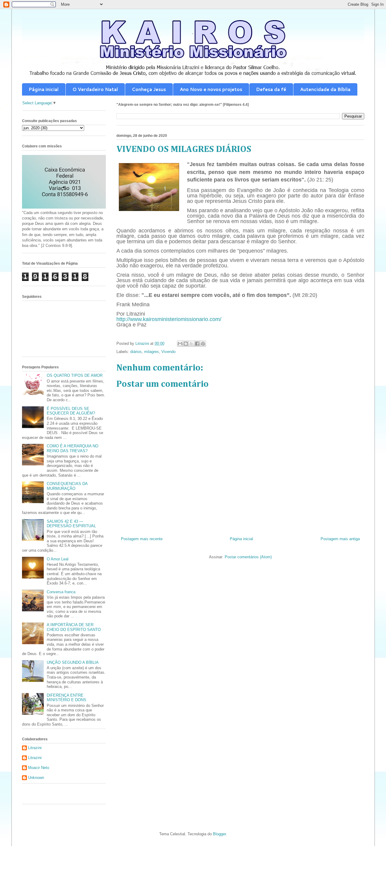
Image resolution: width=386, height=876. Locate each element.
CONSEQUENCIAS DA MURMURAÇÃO (67, 486)
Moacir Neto (38, 767)
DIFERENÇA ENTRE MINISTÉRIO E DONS (66, 697)
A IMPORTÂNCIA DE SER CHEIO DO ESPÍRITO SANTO (74, 627)
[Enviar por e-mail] (180, 344)
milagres (151, 351)
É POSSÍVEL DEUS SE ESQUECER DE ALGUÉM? (71, 411)
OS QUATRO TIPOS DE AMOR (75, 375)
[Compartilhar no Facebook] (197, 344)
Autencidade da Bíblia (325, 89)
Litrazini (35, 747)
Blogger (219, 834)
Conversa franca (61, 592)
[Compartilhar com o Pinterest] (203, 344)
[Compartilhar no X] (191, 344)
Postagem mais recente (142, 539)
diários (136, 351)
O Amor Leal (57, 559)
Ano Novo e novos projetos (211, 89)
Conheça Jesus (149, 89)
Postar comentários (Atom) (248, 557)
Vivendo (168, 351)
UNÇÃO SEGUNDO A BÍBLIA (73, 662)
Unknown (36, 777)
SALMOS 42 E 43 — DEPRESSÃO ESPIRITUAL (71, 523)
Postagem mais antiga (340, 539)
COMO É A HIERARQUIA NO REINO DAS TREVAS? (72, 448)
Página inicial (44, 89)
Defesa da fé (271, 89)
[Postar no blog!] (186, 344)
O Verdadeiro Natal (95, 89)
